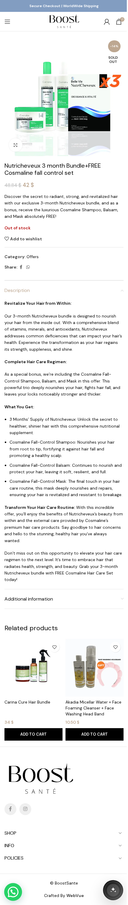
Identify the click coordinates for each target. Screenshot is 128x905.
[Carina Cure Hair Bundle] (33, 668)
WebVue (75, 895)
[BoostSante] (113, 890)
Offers (32, 256)
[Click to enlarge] (15, 145)
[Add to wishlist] (54, 647)
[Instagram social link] (25, 809)
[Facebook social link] (20, 267)
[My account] (107, 22)
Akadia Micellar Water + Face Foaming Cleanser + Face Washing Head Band (93, 707)
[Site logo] (64, 21)
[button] (33, 734)
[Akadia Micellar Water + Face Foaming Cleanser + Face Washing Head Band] (94, 668)
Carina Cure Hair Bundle (27, 702)
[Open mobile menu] (7, 22)
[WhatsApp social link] (28, 267)
